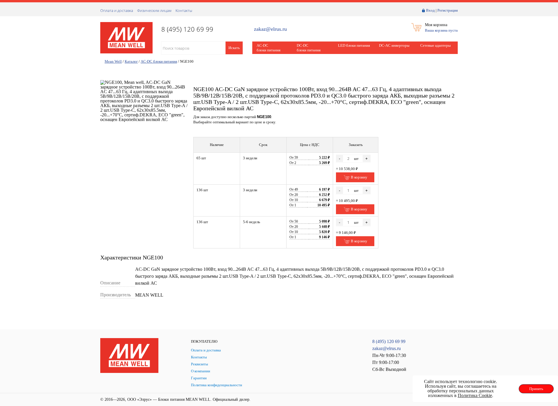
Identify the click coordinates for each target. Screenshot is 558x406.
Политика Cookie (475, 395)
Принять (536, 389)
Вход (430, 10)
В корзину (358, 177)
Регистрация (447, 10)
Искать (234, 48)
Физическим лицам (154, 10)
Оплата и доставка (116, 10)
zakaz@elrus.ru (270, 29)
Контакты (184, 10)
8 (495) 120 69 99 (388, 341)
